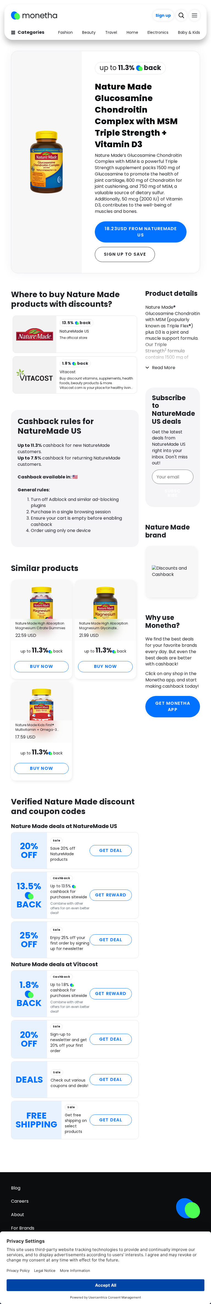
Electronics (158, 32)
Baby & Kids (189, 32)
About (17, 1214)
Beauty (89, 32)
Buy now (41, 666)
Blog (15, 1188)
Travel (111, 32)
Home (132, 32)
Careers (20, 1201)
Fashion (65, 32)
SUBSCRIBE (173, 493)
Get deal (110, 850)
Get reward (111, 895)
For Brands (22, 1228)
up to (130, 67)
